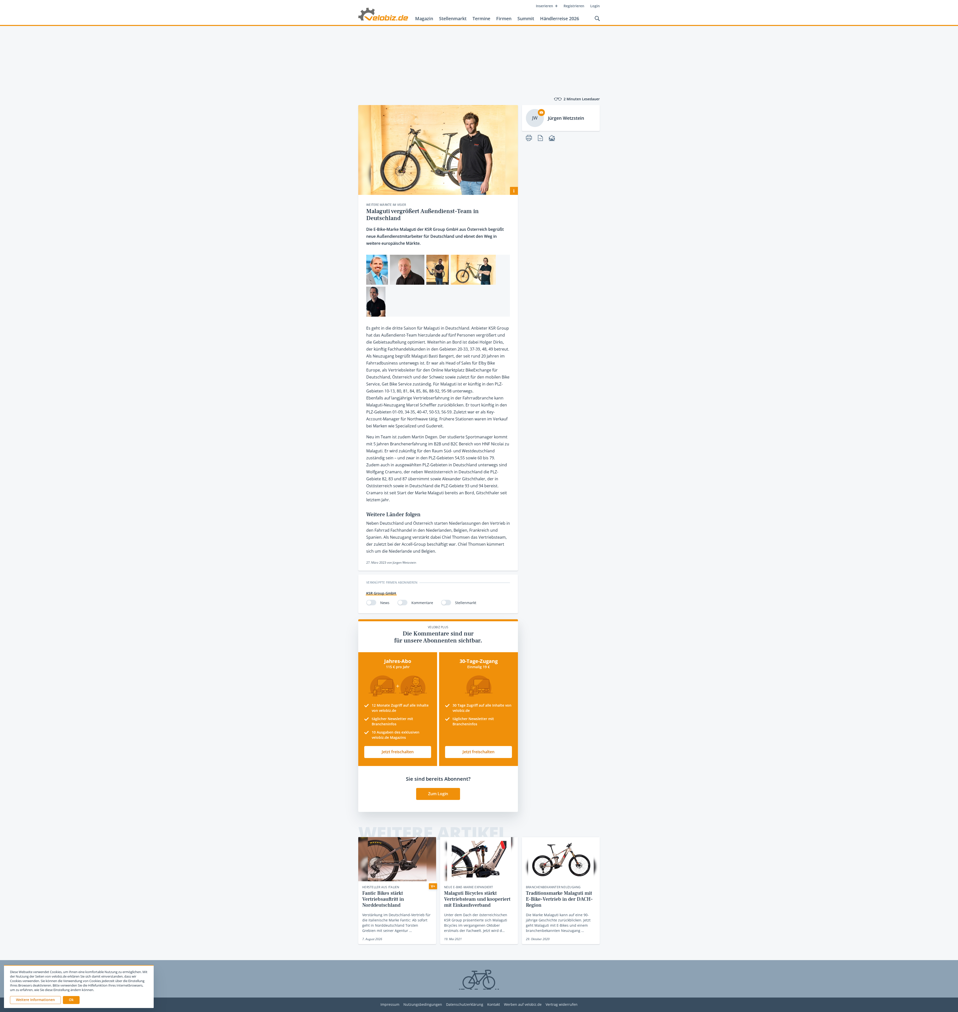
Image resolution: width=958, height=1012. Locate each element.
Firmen (503, 18)
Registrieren (574, 5)
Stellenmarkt (453, 18)
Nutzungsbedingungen (422, 1005)
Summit (525, 18)
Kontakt (493, 1005)
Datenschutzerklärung (464, 1005)
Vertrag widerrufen (562, 1005)
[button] (71, 1000)
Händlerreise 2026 (559, 18)
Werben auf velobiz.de (523, 1005)
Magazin (424, 18)
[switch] (371, 602)
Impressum (389, 1005)
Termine (481, 18)
